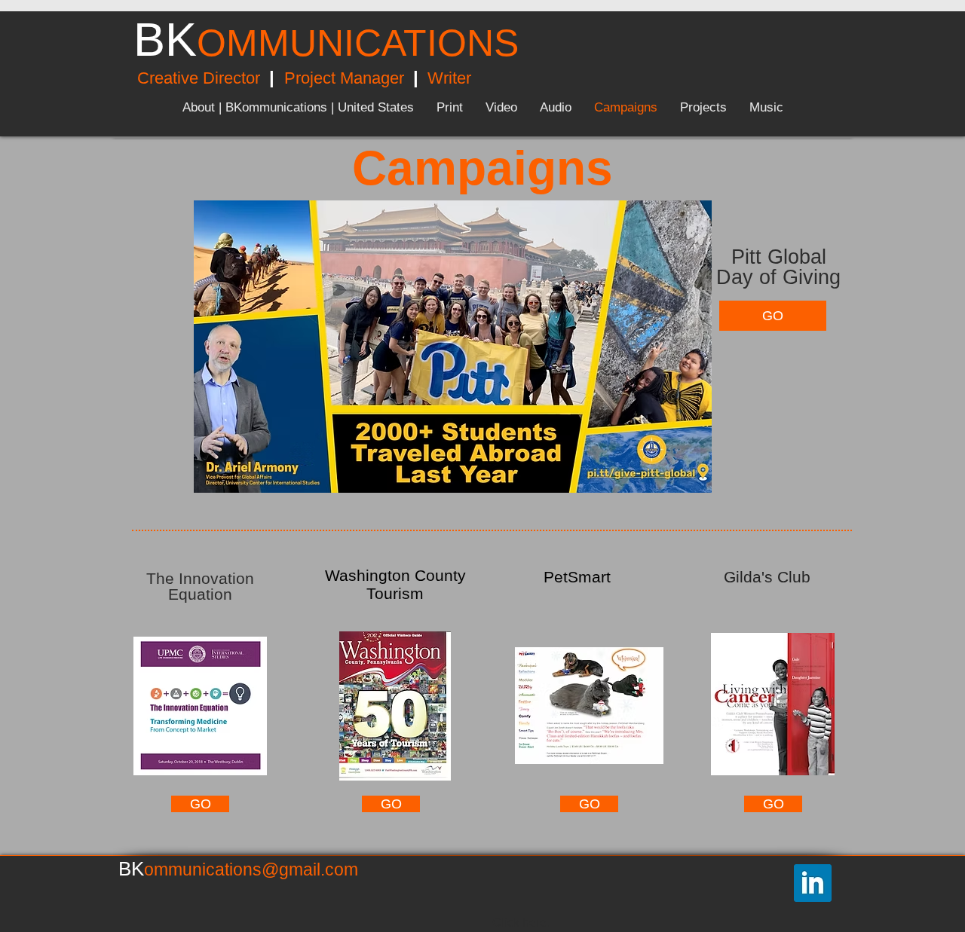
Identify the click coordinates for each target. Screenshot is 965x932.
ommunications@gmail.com (251, 869)
